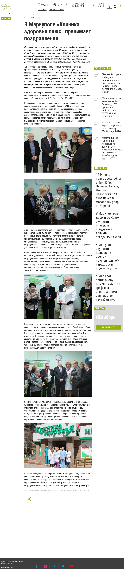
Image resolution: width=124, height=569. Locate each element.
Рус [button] (109, 6)
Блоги (58, 4)
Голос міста (42, 10)
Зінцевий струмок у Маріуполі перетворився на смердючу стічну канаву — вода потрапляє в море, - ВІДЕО (112, 83)
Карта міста (100, 4)
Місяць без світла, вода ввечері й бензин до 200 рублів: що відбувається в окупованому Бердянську (111, 107)
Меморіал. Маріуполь (78, 4)
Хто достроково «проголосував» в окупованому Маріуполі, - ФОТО (111, 127)
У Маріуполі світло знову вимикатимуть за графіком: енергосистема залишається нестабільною (108, 287)
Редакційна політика (56, 10)
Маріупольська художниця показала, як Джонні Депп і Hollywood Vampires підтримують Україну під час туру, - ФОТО (112, 148)
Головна (3, 14)
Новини (45, 4)
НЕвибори (106, 317)
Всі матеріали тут (108, 327)
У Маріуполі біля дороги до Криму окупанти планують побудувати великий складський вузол (108, 225)
